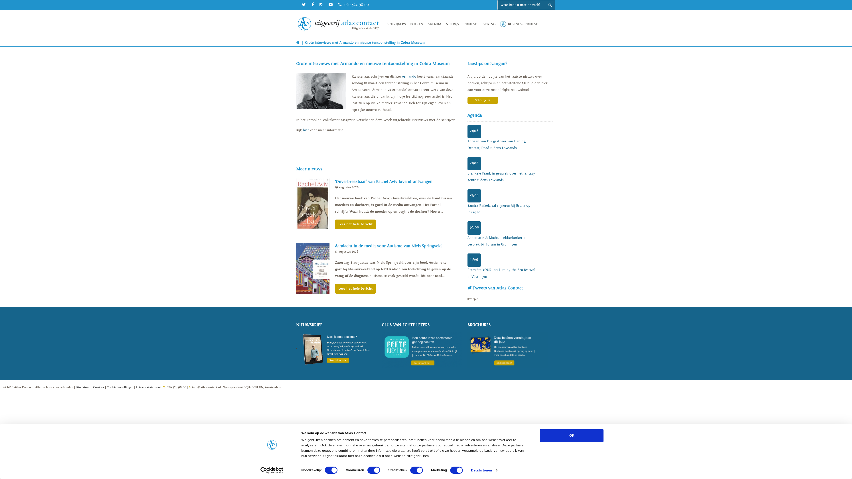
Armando (409, 77)
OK (571, 435)
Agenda (434, 24)
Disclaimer (83, 387)
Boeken (416, 24)
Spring (489, 24)
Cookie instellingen (120, 387)
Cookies (98, 387)
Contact (471, 24)
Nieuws (452, 24)
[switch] (373, 470)
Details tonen (481, 470)
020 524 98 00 (356, 4)
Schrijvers (396, 24)
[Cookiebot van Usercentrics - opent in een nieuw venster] (271, 470)
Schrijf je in (482, 100)
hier (306, 130)
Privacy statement (148, 387)
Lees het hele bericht (355, 224)
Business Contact (524, 24)
